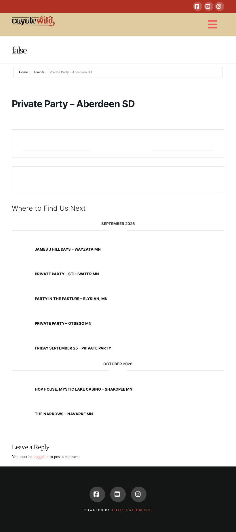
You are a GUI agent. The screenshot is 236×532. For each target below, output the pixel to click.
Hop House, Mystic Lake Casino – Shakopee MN (83, 389)
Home (24, 72)
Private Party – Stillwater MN (67, 274)
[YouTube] (208, 6)
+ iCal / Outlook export (182, 143)
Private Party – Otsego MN (63, 323)
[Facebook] (197, 6)
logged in (41, 457)
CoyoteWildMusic (132, 510)
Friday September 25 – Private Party (73, 348)
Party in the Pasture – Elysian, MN (71, 298)
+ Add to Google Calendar (57, 143)
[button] (212, 24)
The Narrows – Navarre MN (64, 414)
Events (39, 72)
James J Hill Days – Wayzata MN (68, 249)
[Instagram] (219, 6)
